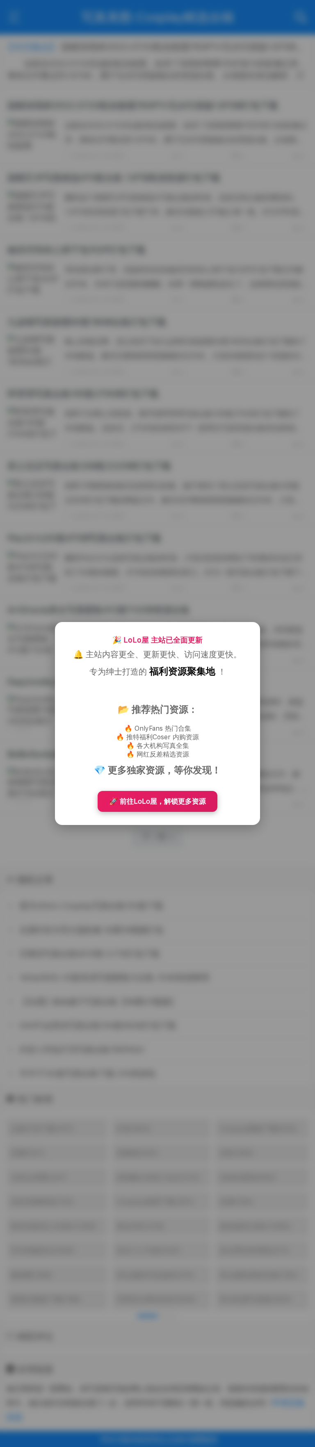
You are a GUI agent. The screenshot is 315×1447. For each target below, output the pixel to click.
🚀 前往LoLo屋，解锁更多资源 (157, 801)
